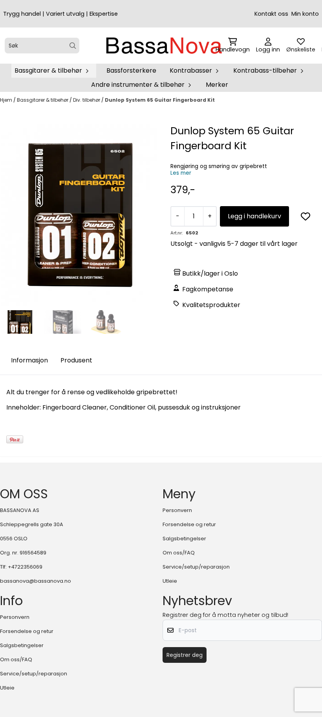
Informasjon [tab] (29, 360)
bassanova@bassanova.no (35, 581)
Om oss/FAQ (179, 552)
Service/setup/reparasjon (196, 566)
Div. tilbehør (87, 100)
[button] (305, 216)
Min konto (305, 14)
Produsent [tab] (76, 360)
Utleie (170, 581)
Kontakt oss (271, 14)
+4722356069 (25, 566)
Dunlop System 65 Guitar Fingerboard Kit (160, 100)
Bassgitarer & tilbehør (43, 100)
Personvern (177, 510)
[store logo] (163, 46)
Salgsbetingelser (184, 538)
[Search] (73, 46)
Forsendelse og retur (189, 524)
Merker (217, 84)
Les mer (180, 173)
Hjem (6, 100)
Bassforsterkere (131, 70)
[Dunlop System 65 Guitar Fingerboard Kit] (79, 215)
